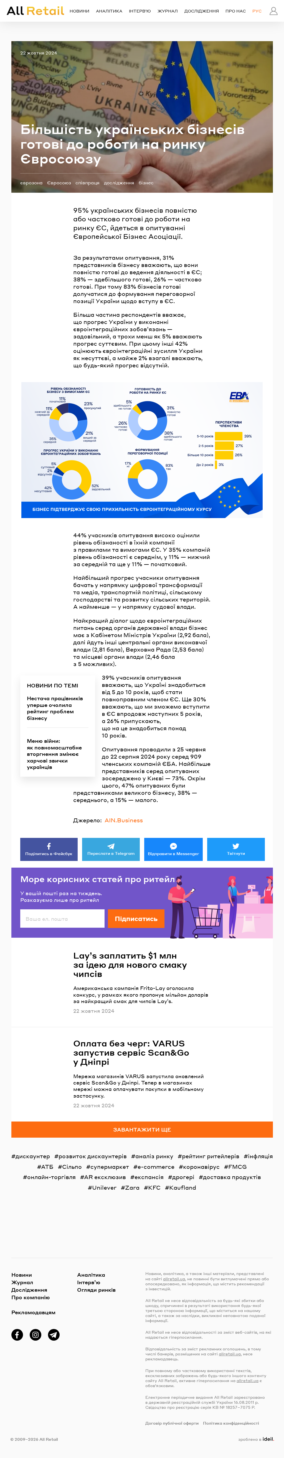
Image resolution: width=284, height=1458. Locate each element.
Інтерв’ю (140, 10)
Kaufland (182, 1187)
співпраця (87, 182)
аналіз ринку (154, 1156)
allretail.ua (174, 1278)
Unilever (104, 1187)
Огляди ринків (96, 1289)
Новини (79, 10)
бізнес (146, 182)
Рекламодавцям (33, 1312)
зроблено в (255, 1439)
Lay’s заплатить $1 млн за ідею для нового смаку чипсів (130, 964)
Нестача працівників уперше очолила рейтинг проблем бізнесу (55, 708)
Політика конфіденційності (231, 1422)
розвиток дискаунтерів (93, 1156)
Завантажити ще (142, 1129)
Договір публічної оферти (172, 1422)
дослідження (119, 182)
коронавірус (201, 1166)
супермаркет (109, 1166)
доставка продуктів (232, 1176)
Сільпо (72, 1166)
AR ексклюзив (105, 1176)
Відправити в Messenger (173, 853)
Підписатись (136, 918)
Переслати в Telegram (111, 853)
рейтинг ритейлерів (210, 1156)
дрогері (183, 1176)
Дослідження (201, 10)
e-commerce (156, 1166)
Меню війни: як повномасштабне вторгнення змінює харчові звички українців (54, 753)
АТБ (47, 1166)
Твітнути (236, 853)
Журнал (168, 10)
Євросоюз (59, 182)
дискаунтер (33, 1156)
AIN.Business (124, 820)
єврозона (31, 182)
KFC (154, 1187)
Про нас (235, 10)
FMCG (237, 1166)
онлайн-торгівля (51, 1176)
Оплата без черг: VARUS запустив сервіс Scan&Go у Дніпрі (131, 1052)
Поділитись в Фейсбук (48, 853)
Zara (132, 1187)
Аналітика (109, 10)
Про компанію (30, 1297)
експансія (149, 1176)
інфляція (260, 1156)
